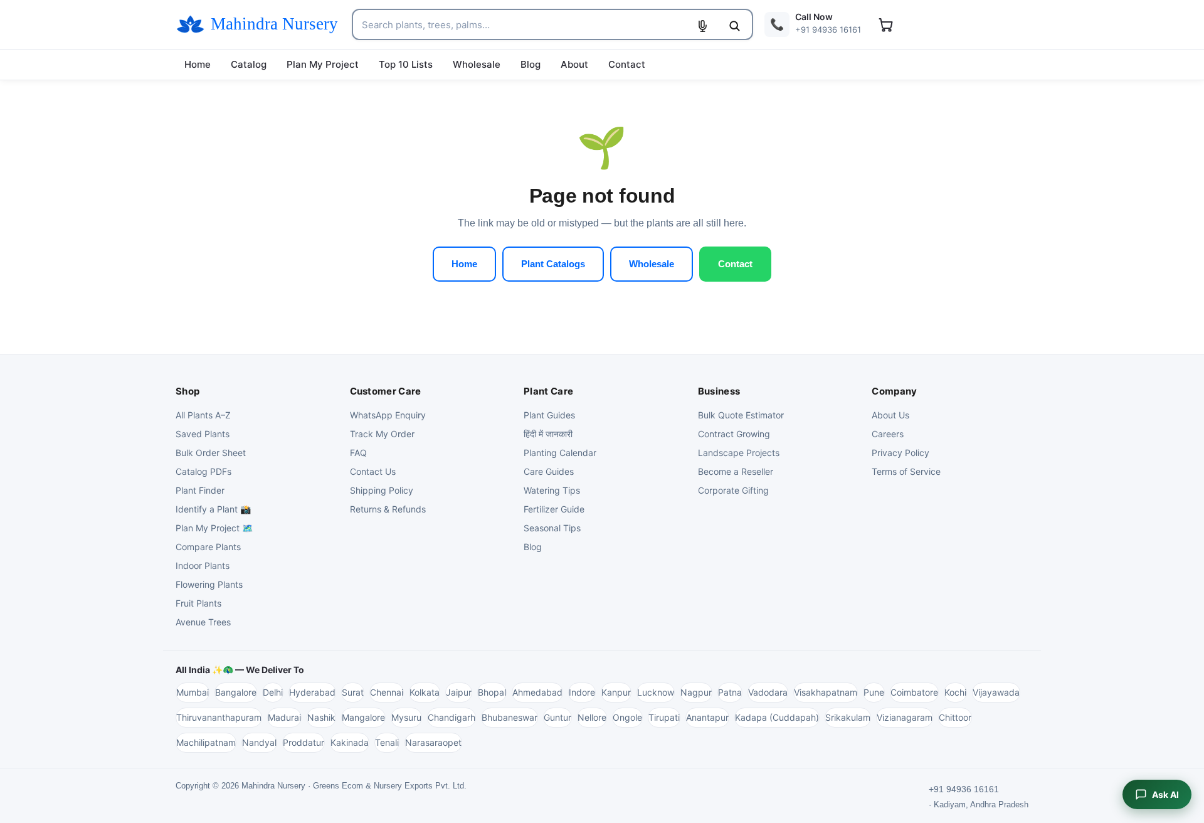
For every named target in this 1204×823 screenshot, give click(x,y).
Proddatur (303, 742)
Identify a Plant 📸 (213, 509)
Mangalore (363, 717)
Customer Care (385, 391)
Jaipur (459, 692)
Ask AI (1165, 794)
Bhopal (492, 692)
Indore (582, 692)
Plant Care (548, 391)
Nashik (321, 717)
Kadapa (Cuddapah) (777, 717)
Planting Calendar (560, 452)
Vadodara (768, 692)
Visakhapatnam (825, 692)
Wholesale (476, 64)
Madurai (284, 717)
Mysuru (406, 717)
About (574, 64)
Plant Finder (200, 490)
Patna (730, 692)
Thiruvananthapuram (218, 717)
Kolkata (424, 692)
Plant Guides (549, 415)
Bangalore (235, 692)
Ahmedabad (537, 692)
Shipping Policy (381, 490)
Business (719, 391)
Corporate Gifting (733, 490)
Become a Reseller (735, 471)
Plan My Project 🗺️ (214, 528)
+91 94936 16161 (964, 789)
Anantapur (707, 717)
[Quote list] (885, 24)
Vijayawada (996, 692)
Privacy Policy (900, 452)
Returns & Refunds (388, 509)
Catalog (249, 64)
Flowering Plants (209, 584)
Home (197, 64)
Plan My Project (323, 64)
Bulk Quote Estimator (741, 415)
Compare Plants (208, 546)
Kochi (955, 692)
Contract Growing (734, 433)
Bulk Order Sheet (211, 452)
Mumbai (192, 692)
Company (894, 391)
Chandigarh (451, 717)
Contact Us (373, 471)
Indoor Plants (203, 565)
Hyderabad (312, 692)
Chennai (386, 692)
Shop (187, 391)
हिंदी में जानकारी (548, 433)
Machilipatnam (206, 742)
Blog (530, 64)
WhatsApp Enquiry (388, 415)
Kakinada (349, 742)
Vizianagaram (904, 717)
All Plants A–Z (203, 415)
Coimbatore (914, 692)
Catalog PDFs (203, 471)
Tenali (387, 742)
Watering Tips (552, 490)
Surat (353, 692)
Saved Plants (203, 433)
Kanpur (616, 692)
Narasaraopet (433, 742)
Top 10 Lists (406, 64)
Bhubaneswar (509, 717)
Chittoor (955, 717)
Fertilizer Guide (554, 509)
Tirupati (664, 717)
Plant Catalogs (553, 263)
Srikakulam (847, 717)
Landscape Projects (738, 452)
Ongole (627, 717)
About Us (890, 415)
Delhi (273, 692)
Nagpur (696, 692)
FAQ (358, 452)
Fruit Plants (198, 603)
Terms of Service (906, 471)
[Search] (734, 26)
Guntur (557, 717)
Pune (873, 692)
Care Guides (549, 471)
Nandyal (259, 742)
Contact (626, 64)
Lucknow (655, 692)
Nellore (592, 717)
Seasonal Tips (552, 528)
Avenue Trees (203, 622)
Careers (888, 433)
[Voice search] (702, 26)
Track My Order (382, 433)
